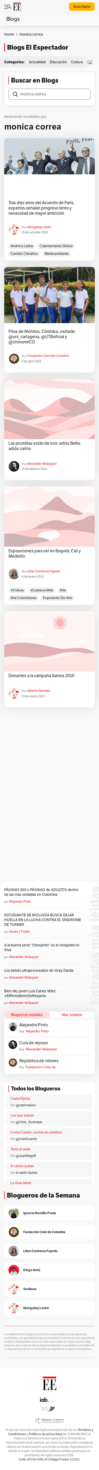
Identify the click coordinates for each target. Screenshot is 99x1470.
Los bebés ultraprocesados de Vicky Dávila (39, 970)
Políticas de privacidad (45, 1434)
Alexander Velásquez (41, 464)
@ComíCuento (26, 1139)
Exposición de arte (57, 598)
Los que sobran (22, 1115)
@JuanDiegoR (26, 1156)
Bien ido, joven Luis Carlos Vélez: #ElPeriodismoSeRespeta (30, 993)
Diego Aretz (31, 1270)
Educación (58, 62)
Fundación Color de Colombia (48, 356)
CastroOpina (20, 1098)
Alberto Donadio (38, 691)
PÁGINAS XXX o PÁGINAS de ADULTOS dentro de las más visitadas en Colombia (41, 892)
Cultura (77, 62)
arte (63, 590)
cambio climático (24, 254)
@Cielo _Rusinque (29, 1122)
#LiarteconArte (41, 590)
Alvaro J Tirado (19, 931)
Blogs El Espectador (37, 47)
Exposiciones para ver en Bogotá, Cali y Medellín (44, 553)
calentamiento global (56, 246)
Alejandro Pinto (20, 901)
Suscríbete (82, 6)
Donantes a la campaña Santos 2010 (41, 675)
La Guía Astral (21, 1183)
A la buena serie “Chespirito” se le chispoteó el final (41, 947)
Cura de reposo (33, 1043)
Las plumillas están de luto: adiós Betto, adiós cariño (44, 446)
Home (9, 34)
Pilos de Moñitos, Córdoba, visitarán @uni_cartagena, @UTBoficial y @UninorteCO (41, 337)
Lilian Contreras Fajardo (43, 571)
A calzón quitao (22, 1166)
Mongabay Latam (39, 227)
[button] (92, 62)
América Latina (22, 246)
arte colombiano (23, 598)
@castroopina (26, 1105)
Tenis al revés (20, 1149)
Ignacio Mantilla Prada (39, 1213)
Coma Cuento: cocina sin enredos (36, 1132)
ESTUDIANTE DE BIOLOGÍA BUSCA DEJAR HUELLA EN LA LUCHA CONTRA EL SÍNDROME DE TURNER (42, 920)
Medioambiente (57, 254)
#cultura (17, 590)
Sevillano (29, 1289)
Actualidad (37, 62)
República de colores (39, 1061)
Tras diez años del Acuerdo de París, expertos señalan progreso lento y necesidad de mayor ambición (41, 208)
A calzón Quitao (26, 1173)
